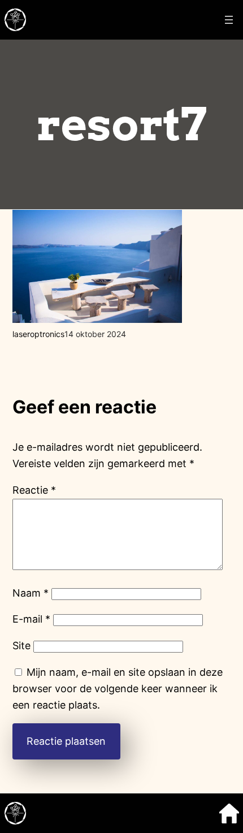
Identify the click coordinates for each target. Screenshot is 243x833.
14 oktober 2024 (95, 334)
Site (21, 645)
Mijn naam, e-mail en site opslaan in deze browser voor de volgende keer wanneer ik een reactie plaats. (117, 688)
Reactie (34, 490)
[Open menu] (229, 20)
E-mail (31, 619)
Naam (30, 593)
